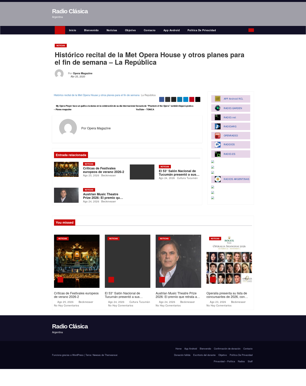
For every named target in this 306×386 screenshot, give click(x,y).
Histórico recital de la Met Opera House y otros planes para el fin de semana (97, 95)
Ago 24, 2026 (167, 178)
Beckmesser (108, 175)
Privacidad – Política (224, 361)
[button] (247, 30)
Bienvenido (91, 30)
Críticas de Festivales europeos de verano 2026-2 (103, 170)
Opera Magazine (82, 73)
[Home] (60, 30)
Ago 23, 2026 (218, 302)
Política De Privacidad (202, 30)
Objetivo (130, 30)
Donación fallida (182, 355)
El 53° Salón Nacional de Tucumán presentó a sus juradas (177, 174)
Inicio (72, 30)
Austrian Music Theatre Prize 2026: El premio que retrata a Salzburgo (102, 197)
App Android (171, 30)
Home (178, 348)
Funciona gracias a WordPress (68, 355)
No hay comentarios (66, 305)
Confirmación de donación (227, 348)
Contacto (150, 30)
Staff (250, 361)
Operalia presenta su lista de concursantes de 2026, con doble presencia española (226, 296)
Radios (241, 361)
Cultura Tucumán (187, 178)
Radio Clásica (70, 11)
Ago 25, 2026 (91, 175)
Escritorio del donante (204, 355)
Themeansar (111, 355)
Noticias (112, 30)
